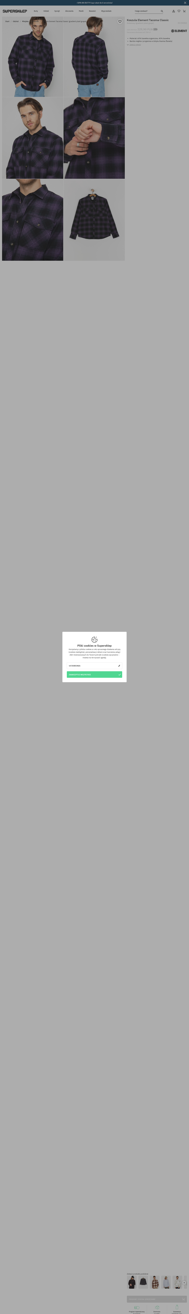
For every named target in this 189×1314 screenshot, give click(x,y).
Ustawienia (74, 665)
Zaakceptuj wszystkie (80, 674)
